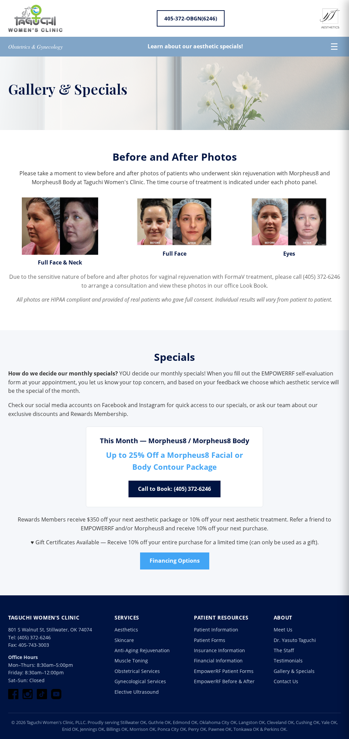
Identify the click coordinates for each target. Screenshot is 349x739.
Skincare (124, 640)
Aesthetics (126, 629)
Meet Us (283, 629)
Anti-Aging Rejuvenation (142, 650)
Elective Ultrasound (137, 692)
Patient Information (216, 629)
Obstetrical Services (137, 671)
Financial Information (218, 660)
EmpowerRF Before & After (224, 681)
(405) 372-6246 (34, 637)
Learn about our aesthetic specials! (195, 46)
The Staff (284, 650)
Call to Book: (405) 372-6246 (174, 489)
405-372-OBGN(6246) (190, 18)
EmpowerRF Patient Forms (224, 671)
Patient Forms (209, 640)
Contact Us (286, 681)
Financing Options (175, 560)
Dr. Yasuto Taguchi (295, 640)
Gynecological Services (140, 681)
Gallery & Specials (294, 671)
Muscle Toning (131, 660)
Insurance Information (219, 650)
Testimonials (288, 660)
